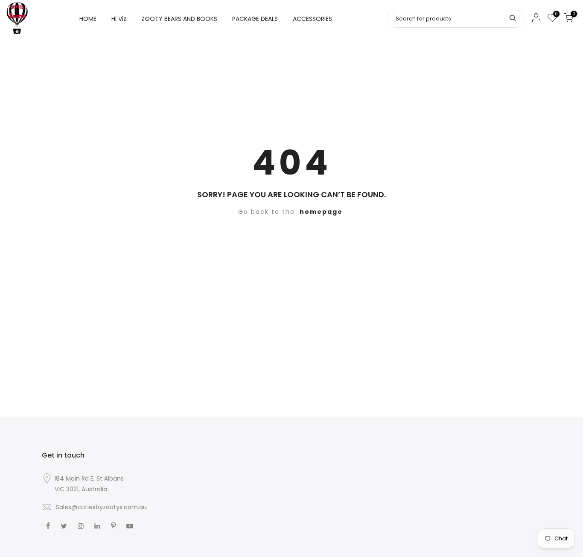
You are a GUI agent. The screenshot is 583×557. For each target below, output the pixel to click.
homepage (321, 211)
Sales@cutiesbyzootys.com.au (101, 507)
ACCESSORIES (312, 19)
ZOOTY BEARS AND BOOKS (179, 19)
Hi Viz (118, 19)
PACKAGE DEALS (255, 19)
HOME (87, 19)
